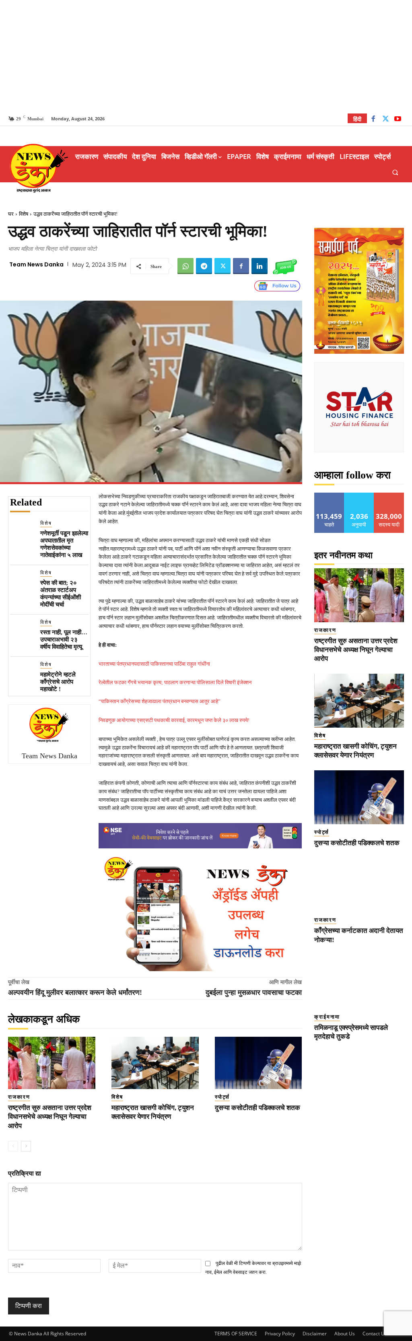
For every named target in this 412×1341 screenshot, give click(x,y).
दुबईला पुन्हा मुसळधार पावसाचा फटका (254, 992)
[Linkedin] (259, 266)
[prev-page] (13, 1146)
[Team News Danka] (49, 725)
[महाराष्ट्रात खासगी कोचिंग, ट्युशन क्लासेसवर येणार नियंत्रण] (155, 1063)
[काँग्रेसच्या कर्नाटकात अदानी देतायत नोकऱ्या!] (359, 885)
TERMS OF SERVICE (235, 1333)
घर (11, 214)
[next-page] (26, 1146)
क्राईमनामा (327, 1017)
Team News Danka (36, 264)
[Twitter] (385, 119)
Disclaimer (315, 1333)
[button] (395, 172)
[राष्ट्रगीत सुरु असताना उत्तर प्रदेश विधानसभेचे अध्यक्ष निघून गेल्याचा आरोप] (51, 1063)
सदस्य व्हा (389, 496)
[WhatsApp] (185, 266)
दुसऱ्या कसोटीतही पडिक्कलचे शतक (257, 1108)
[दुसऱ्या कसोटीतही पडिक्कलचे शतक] (258, 1063)
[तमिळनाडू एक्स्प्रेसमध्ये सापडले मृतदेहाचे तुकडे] (359, 982)
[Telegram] (204, 266)
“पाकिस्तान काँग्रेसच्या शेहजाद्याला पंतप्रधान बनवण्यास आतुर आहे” (159, 701)
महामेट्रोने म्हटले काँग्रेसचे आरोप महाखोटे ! (58, 681)
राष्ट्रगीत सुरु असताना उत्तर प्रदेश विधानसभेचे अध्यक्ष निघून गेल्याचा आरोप (49, 1116)
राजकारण (19, 1097)
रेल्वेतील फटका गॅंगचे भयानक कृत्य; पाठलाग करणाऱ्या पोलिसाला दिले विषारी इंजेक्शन (175, 682)
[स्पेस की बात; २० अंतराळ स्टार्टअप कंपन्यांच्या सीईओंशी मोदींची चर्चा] (22, 581)
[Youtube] (397, 119)
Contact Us (375, 1333)
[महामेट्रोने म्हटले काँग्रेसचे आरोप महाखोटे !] (22, 673)
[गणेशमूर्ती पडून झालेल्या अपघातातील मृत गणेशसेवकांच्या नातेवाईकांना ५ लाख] (22, 531)
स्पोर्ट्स (222, 1097)
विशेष (23, 214)
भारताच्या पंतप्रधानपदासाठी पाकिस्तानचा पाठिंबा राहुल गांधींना (154, 664)
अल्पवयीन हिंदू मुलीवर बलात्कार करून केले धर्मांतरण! (75, 992)
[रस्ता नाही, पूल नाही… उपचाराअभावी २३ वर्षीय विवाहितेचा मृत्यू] (22, 630)
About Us (344, 1333)
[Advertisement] (206, 56)
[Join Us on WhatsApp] (284, 266)
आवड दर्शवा (329, 496)
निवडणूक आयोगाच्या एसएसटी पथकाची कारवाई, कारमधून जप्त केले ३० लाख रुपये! (174, 720)
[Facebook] (373, 119)
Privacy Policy (280, 1333)
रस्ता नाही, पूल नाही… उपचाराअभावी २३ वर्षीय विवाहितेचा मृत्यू (63, 639)
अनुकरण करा (359, 496)
